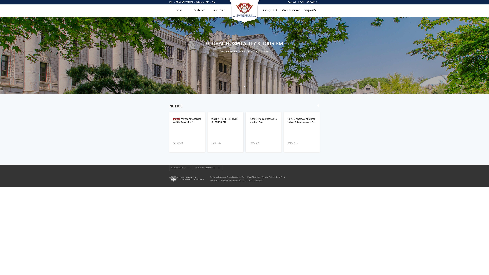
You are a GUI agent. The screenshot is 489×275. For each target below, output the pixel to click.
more (318, 105)
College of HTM (202, 2)
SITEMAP (311, 2)
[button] (244, 86)
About (179, 10)
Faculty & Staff (270, 10)
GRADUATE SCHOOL (184, 2)
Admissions (219, 10)
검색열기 (318, 2)
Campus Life (310, 10)
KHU (171, 2)
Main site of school (178, 168)
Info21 (301, 2)
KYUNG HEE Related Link (204, 168)
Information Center (290, 10)
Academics (199, 10)
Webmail (292, 2)
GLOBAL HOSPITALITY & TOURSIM (244, 11)
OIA (213, 2)
